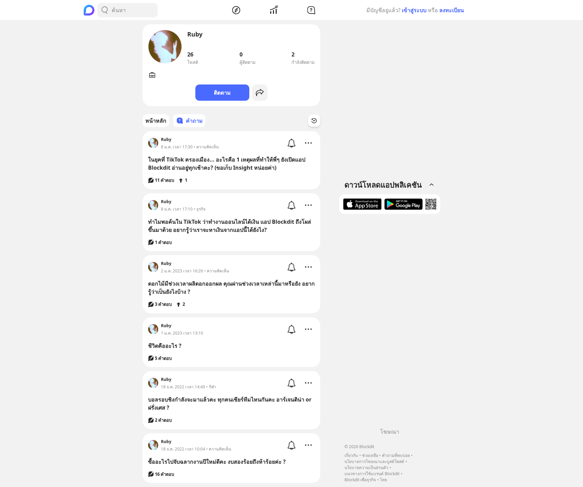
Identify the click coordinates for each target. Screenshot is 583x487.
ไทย (383, 480)
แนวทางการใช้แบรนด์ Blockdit (371, 474)
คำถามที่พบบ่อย (396, 455)
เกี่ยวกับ (351, 455)
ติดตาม (222, 92)
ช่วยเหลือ (370, 455)
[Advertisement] (389, 323)
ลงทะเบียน (451, 10)
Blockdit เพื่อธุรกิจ (360, 480)
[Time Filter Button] (314, 121)
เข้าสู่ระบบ (414, 10)
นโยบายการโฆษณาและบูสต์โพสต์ (374, 461)
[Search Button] (105, 10)
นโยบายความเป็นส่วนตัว (366, 467)
